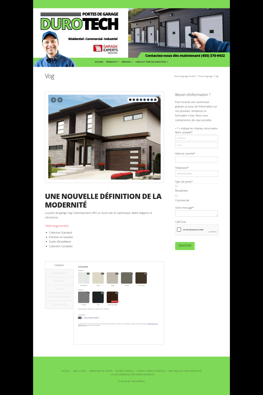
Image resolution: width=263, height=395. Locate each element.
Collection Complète (61, 246)
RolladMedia (138, 381)
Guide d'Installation (60, 241)
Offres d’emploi (125, 371)
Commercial (182, 200)
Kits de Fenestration (59, 296)
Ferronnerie (59, 304)
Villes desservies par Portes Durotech (133, 374)
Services (126, 61)
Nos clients (79, 371)
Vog (216, 76)
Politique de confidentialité (185, 371)
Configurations (59, 273)
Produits (112, 61)
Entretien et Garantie (61, 237)
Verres (59, 288)
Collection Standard (60, 232)
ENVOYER (185, 246)
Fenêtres (59, 281)
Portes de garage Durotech (185, 76)
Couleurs (59, 265)
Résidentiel (181, 190)
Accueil (99, 61)
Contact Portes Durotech (151, 61)
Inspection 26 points (101, 371)
